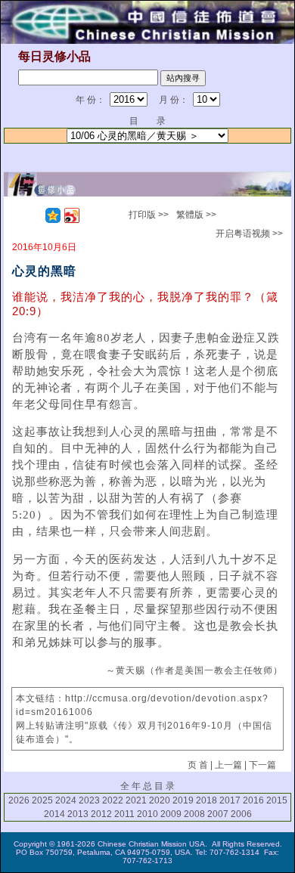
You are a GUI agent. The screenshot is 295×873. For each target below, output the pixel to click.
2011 (124, 814)
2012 (101, 814)
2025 (42, 800)
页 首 (198, 765)
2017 (230, 800)
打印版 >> (149, 214)
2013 (77, 814)
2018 (206, 800)
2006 (241, 814)
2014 (54, 814)
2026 (19, 800)
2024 (65, 800)
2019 (183, 800)
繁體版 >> (196, 214)
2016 (253, 800)
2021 (136, 800)
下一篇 (262, 765)
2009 (171, 814)
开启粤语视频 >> (249, 233)
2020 (159, 800)
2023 (89, 800)
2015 (276, 800)
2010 (147, 814)
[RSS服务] (34, 215)
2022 (112, 800)
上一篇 (228, 765)
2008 (194, 814)
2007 (217, 814)
